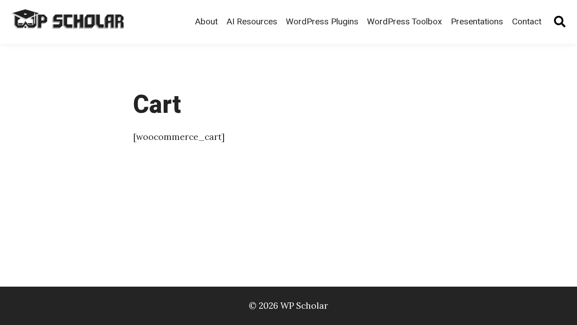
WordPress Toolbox (404, 21)
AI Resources (251, 21)
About (206, 21)
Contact (526, 21)
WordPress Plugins (322, 21)
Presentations (477, 21)
